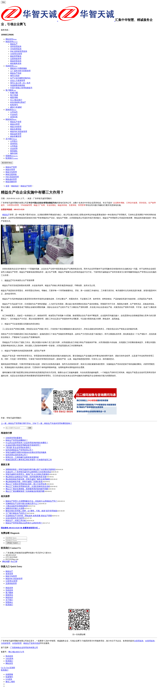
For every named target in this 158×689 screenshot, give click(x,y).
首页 (7, 186)
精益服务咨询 (15, 63)
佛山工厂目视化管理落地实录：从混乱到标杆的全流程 (28, 486)
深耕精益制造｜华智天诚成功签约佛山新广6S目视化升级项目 (31, 469)
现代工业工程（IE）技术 (20, 83)
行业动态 (14, 114)
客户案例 (11, 90)
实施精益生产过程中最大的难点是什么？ (22, 503)
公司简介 (14, 141)
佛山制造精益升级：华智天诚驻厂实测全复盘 (24, 482)
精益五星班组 (15, 129)
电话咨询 (9, 656)
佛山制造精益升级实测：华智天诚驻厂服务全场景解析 (28, 479)
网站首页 (11, 39)
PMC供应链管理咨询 (18, 51)
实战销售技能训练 (17, 85)
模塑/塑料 (14, 97)
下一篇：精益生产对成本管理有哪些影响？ (54, 423)
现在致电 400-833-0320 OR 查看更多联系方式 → (20, 528)
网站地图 (5, 561)
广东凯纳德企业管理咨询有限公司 (24, 648)
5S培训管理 (5, 643)
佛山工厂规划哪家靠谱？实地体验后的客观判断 (25, 491)
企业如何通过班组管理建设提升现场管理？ (23, 445)
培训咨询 (11, 66)
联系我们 (12, 158)
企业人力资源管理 (17, 80)
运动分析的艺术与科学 (15, 518)
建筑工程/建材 (16, 107)
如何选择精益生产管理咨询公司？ (19, 450)
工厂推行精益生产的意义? (16, 513)
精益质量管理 (15, 136)
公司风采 (14, 146)
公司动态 (14, 112)
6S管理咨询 (150, 641)
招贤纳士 (12, 156)
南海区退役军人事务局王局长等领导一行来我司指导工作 (29, 460)
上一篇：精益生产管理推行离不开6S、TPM (18, 423)
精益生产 (14, 44)
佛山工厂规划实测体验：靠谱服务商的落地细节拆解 (27, 489)
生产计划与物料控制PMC (20, 78)
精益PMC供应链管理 (18, 131)
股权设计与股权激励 (18, 68)
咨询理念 (14, 144)
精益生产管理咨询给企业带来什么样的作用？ (24, 523)
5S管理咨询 (138, 641)
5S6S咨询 (9, 659)
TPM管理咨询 (15, 49)
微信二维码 (10, 682)
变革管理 (9, 574)
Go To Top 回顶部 (8, 668)
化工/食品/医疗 (16, 100)
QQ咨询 (9, 679)
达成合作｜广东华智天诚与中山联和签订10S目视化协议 (28, 472)
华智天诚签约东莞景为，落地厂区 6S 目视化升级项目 (27, 474)
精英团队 (14, 151)
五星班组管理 (15, 59)
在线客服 (9, 674)
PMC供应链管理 (12, 177)
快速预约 (9, 677)
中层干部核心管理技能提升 (21, 88)
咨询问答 (14, 117)
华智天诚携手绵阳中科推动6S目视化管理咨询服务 (26, 452)
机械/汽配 (14, 93)
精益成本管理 (15, 134)
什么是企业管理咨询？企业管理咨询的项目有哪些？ (27, 443)
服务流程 (14, 153)
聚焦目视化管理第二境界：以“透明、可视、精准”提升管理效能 (31, 511)
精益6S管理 (15, 124)
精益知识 (11, 119)
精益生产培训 (15, 73)
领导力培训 (14, 76)
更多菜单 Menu (7, 163)
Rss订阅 (14, 561)
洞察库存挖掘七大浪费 (15, 508)
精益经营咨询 (15, 61)
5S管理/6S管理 (16, 54)
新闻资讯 (11, 110)
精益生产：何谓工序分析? (16, 520)
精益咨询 (12, 42)
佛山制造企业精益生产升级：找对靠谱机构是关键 (26, 477)
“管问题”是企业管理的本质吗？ (18, 447)
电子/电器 (14, 95)
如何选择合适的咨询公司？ (17, 455)
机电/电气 (14, 105)
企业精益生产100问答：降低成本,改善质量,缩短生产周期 (29, 516)
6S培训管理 (17, 643)
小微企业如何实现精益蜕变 (17, 506)
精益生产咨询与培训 (31, 643)
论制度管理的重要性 (14, 438)
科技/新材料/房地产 (18, 102)
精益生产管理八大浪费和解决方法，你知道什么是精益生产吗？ (31, 501)
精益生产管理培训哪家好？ (17, 440)
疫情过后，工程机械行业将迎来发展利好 (22, 457)
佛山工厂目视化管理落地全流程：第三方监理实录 (26, 484)
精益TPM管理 (15, 127)
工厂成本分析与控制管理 (20, 71)
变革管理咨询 (15, 46)
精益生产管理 (15, 122)
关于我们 (11, 139)
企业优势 (14, 148)
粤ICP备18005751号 (16, 652)
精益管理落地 (15, 56)
